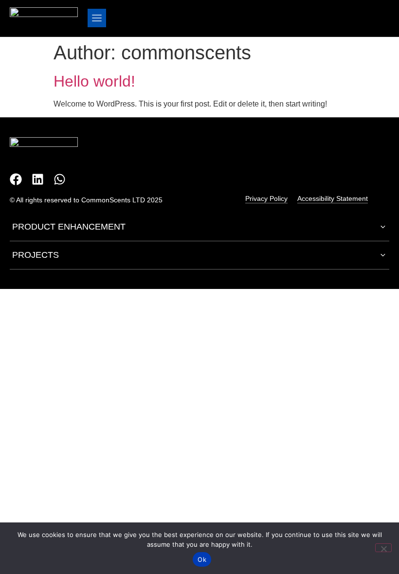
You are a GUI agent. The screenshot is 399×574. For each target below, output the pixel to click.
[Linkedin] (38, 179)
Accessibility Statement (332, 198)
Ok (202, 559)
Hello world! (94, 81)
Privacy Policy (266, 198)
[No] (383, 547)
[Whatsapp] (60, 179)
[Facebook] (16, 179)
